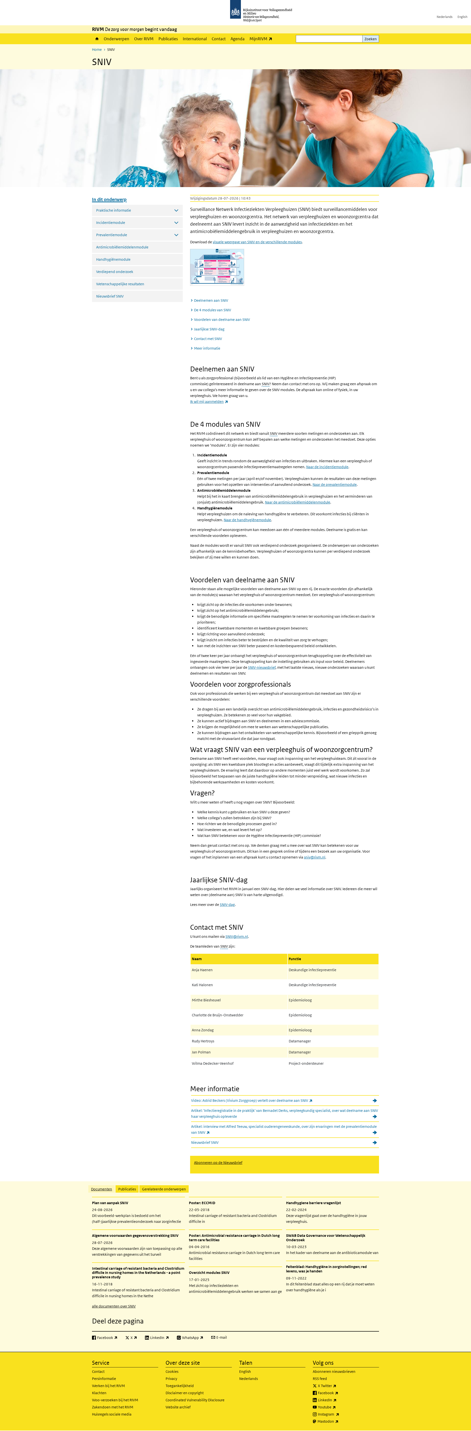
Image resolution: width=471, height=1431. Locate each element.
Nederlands (445, 17)
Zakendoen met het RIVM (112, 1407)
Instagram (339, 1414)
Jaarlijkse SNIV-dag (209, 329)
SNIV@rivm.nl (236, 936)
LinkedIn (338, 1399)
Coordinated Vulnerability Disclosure (195, 1400)
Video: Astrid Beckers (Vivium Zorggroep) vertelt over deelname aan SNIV (262, 1100)
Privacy (171, 1378)
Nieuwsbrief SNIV (110, 296)
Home (96, 38)
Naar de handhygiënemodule (247, 520)
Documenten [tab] (101, 1189)
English (462, 17)
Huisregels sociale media (111, 1414)
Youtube (337, 1406)
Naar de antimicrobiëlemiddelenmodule (297, 502)
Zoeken (371, 39)
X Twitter (338, 1385)
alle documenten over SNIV (114, 1306)
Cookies (172, 1371)
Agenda (238, 38)
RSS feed (320, 1378)
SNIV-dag (227, 904)
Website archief (178, 1407)
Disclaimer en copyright (185, 1392)
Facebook (339, 1392)
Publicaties (168, 38)
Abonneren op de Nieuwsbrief (218, 1162)
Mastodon (338, 1421)
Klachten (99, 1392)
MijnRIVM (262, 38)
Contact (219, 38)
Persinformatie (104, 1378)
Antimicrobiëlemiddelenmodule (122, 247)
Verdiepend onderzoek (114, 271)
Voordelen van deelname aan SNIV (222, 319)
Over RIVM (144, 38)
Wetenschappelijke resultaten (120, 284)
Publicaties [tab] (127, 1189)
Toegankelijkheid (180, 1385)
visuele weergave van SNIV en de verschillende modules (257, 242)
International (195, 38)
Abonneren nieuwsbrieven (334, 1371)
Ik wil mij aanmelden (209, 401)
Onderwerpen (116, 38)
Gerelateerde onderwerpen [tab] (164, 1189)
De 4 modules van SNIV (212, 310)
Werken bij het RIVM (108, 1385)
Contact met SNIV (208, 338)
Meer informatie (207, 348)
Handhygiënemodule (113, 259)
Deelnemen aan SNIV (211, 300)
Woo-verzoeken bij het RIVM (115, 1400)
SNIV (265, 384)
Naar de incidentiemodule (327, 466)
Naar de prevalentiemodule (335, 484)
